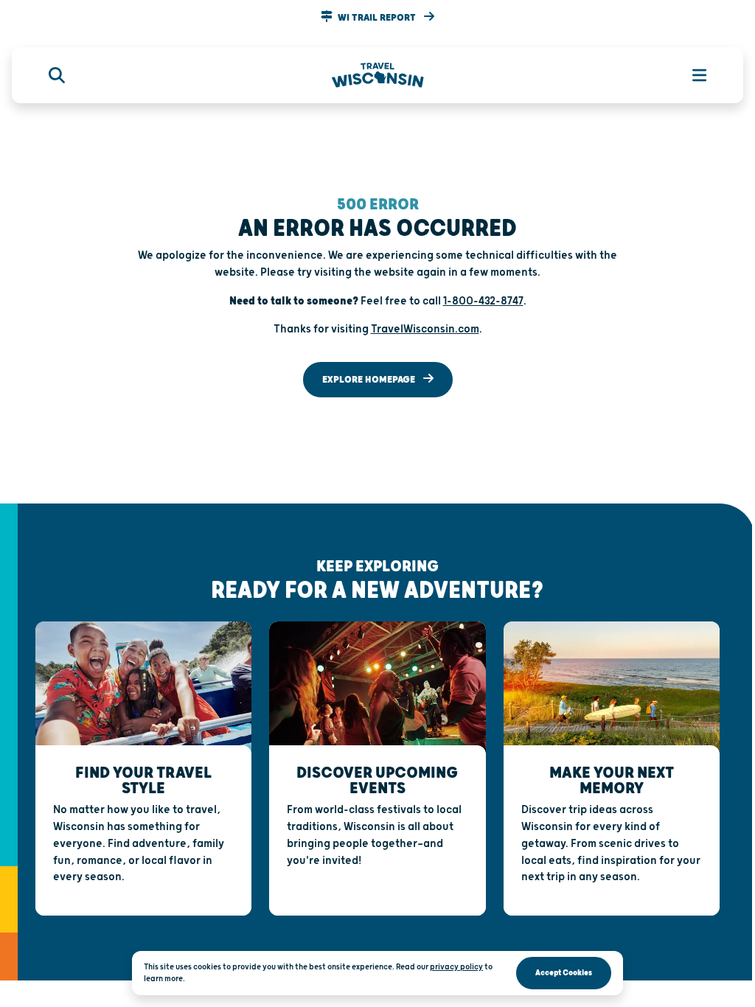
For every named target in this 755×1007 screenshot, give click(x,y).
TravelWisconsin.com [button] (425, 329)
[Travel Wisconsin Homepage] (378, 75)
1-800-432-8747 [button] (483, 301)
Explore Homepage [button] (369, 380)
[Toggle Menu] (691, 75)
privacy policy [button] (456, 967)
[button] (377, 17)
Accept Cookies (563, 973)
